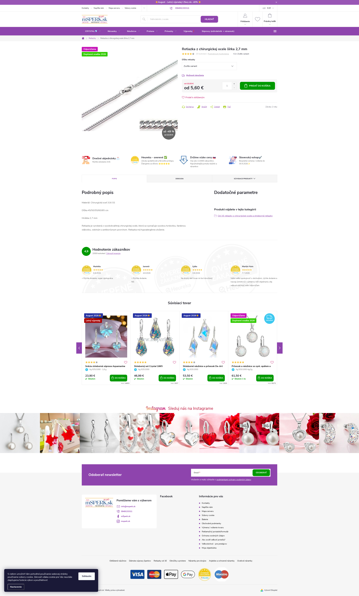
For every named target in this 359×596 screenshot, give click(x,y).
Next (280, 348)
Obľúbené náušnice (118, 560)
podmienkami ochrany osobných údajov (234, 479)
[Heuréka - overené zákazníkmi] (205, 574)
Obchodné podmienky (211, 523)
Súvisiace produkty (243, 179)
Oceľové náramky (244, 560)
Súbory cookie (130, 8)
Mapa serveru (114, 8)
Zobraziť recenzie (113, 253)
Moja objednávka (209, 548)
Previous (79, 348)
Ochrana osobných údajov (213, 535)
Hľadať (209, 19)
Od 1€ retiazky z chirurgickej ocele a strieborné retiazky (245, 215)
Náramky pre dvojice (197, 560)
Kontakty (85, 8)
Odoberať (261, 472)
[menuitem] (93, 31)
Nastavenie (16, 586)
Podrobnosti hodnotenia (218, 54)
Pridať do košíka (260, 85)
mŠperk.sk (125, 516)
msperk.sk (125, 521)
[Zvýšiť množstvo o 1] (234, 84)
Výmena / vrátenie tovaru (213, 527)
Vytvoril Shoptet (270, 590)
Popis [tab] (114, 179)
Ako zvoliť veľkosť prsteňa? (213, 539)
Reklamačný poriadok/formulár (215, 531)
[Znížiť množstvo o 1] (234, 88)
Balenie (205, 519)
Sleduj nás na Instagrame (190, 408)
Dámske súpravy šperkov (140, 560)
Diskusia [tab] (180, 179)
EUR (269, 8)
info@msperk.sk (128, 506)
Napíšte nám (99, 8)
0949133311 (126, 511)
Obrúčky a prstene (178, 560)
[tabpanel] (106, 348)
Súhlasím (86, 576)
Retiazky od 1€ (160, 560)
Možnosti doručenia (195, 75)
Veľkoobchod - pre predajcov (214, 543)
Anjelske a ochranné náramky (221, 560)
